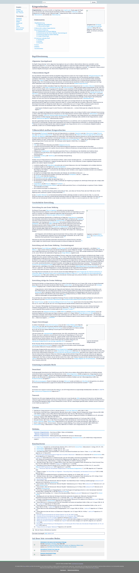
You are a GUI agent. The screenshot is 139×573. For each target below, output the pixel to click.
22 (50, 317)
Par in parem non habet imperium (60, 226)
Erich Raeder (56, 547)
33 (49, 402)
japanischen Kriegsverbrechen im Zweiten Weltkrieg (83, 311)
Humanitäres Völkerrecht (88, 86)
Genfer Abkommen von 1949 (86, 313)
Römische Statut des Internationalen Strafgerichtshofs (66, 352)
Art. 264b (100, 389)
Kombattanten (72, 174)
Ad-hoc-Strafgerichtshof (61, 349)
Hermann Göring (54, 545)
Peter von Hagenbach (51, 210)
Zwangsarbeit (38, 292)
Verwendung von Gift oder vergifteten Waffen (46, 177)
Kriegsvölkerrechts (72, 217)
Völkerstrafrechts (38, 14)
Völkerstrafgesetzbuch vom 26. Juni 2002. (47, 517)
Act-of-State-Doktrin (54, 222)
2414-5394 (41, 467)
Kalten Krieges (35, 326)
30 (49, 378)
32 (59, 390)
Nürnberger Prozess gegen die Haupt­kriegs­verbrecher (94, 26)
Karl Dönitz (50, 547)
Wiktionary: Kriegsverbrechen (41, 435)
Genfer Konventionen (68, 87)
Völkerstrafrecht (93, 113)
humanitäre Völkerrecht (41, 195)
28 (48, 375)
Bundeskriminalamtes (37, 378)
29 (95, 375)
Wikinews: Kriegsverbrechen (42, 434)
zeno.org (66, 491)
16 (82, 258)
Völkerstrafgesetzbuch (72, 374)
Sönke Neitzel (37, 415)
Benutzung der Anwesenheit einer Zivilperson (46, 185)
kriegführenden (67, 10)
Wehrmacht (67, 381)
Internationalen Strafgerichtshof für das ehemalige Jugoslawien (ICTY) (48, 341)
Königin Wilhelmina (66, 253)
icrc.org (90, 451)
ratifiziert (34, 358)
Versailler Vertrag (61, 248)
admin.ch (39, 457)
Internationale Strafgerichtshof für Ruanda (42, 345)
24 (52, 317)
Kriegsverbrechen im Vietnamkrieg (46, 328)
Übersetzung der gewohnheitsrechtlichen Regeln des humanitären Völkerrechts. (55, 454)
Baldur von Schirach (65, 547)
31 (88, 382)
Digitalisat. (60, 491)
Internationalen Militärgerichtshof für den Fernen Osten (61, 302)
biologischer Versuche (64, 145)
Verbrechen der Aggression (43, 118)
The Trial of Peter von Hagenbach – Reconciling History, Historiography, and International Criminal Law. (70, 471)
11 (72, 214)
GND (46, 533)
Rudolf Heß (61, 545)
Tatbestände (78, 133)
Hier (30, 566)
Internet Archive (97, 454)
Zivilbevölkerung (51, 165)
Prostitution (59, 183)
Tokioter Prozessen (39, 302)
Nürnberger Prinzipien (68, 309)
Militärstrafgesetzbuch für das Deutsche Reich (87, 266)
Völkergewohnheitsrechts (95, 75)
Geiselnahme (37, 157)
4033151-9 (50, 533)
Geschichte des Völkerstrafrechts (53, 299)
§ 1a (38, 522)
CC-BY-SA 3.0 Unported (77, 563)
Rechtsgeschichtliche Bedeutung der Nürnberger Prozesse (77, 299)
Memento (78, 454)
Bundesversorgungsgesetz (40, 381)
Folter (35, 145)
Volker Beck (85, 381)
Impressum (63, 570)
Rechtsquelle (44, 133)
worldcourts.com (49, 467)
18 (64, 294)
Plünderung (38, 176)
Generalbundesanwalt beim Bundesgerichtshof (83, 375)
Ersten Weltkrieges (46, 248)
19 (65, 294)
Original (64, 519)
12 (64, 236)
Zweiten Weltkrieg (70, 325)
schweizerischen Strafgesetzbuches (42, 391)
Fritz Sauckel (73, 547)
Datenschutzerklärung (73, 570)
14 (82, 249)
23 (51, 317)
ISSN (37, 467)
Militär (50, 223)
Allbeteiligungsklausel (88, 98)
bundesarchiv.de (98, 480)
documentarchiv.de (41, 479)
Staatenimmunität (60, 220)
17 (90, 262)
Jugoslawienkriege (48, 333)
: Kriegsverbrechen (41, 432)
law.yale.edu (78, 493)
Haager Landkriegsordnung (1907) (53, 87)
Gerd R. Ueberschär (39, 421)
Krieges (41, 80)
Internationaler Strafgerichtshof (74, 468)
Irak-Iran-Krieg (58, 328)
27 (62, 346)
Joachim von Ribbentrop (70, 545)
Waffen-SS (63, 311)
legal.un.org (94, 499)
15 (59, 256)
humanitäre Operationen (60, 166)
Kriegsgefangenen (45, 151)
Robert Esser (40, 447)
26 (72, 340)
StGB (78, 398)
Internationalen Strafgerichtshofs (44, 134)
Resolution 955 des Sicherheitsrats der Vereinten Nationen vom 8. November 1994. (56, 516)
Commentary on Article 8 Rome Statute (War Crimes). (47, 437)
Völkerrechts (75, 11)
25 (54, 317)
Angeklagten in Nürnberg (50, 543)
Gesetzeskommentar (77, 437)
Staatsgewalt (35, 223)
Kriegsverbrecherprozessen (51, 325)
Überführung (51, 155)
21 (73, 308)
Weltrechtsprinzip (56, 14)
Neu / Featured (19, 12)
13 (81, 240)
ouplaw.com (59, 463)
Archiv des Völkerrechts (71, 410)
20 (69, 307)
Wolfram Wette (51, 421)
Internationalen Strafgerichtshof (65, 351)
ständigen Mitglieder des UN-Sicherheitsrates (84, 358)
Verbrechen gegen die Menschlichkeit (58, 115)
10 (86, 140)
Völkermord (46, 115)
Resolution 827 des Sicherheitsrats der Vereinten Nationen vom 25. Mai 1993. (55, 514)
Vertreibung (43, 155)
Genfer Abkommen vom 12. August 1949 (69, 139)
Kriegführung (81, 219)
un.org (71, 497)
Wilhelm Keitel (79, 545)
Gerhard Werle (37, 424)
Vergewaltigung (37, 183)
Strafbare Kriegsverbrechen (80, 83)
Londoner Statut (68, 285)
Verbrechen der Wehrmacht (50, 311)
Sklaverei (48, 183)
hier (24, 566)
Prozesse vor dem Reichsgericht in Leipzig (42, 264)
